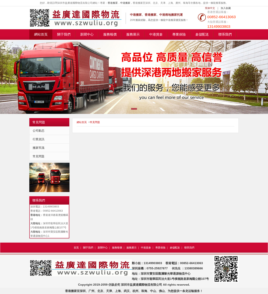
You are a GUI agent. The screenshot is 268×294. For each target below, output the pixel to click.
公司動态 (38, 130)
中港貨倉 (156, 34)
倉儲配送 (202, 34)
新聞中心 (87, 34)
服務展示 (133, 34)
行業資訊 (38, 139)
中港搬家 (125, 2)
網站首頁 (41, 34)
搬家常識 (38, 147)
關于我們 (64, 34)
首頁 (76, 247)
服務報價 (110, 34)
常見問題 (38, 156)
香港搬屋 (113, 2)
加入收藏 (226, 8)
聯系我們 (225, 34)
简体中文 (210, 8)
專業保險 (179, 34)
